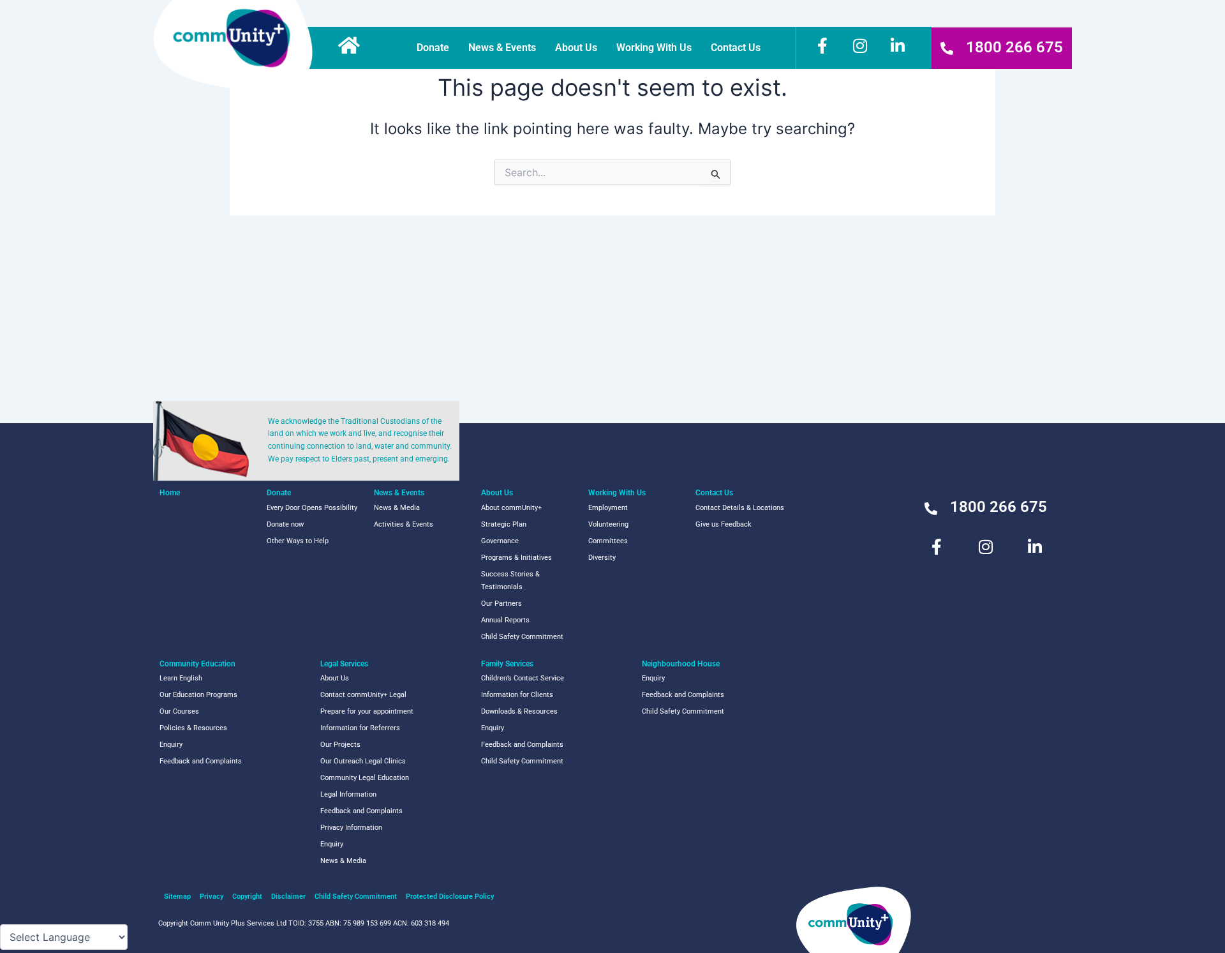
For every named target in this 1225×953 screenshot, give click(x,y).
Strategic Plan (503, 524)
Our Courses (179, 711)
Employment (608, 508)
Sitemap (177, 896)
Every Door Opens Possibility (312, 508)
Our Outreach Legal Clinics (363, 761)
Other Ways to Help (298, 541)
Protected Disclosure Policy (450, 896)
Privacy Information (351, 827)
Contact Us (736, 47)
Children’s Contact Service (522, 678)
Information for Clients (517, 695)
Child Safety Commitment (522, 637)
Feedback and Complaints (201, 761)
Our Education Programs (198, 695)
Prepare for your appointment (366, 711)
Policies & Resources (193, 728)
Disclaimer (288, 896)
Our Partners (501, 603)
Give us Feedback (723, 524)
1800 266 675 (1014, 47)
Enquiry (171, 744)
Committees (608, 541)
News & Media (397, 508)
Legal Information (348, 794)
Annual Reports (505, 620)
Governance (500, 541)
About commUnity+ (511, 508)
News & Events (502, 47)
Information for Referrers (360, 728)
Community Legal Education (364, 778)
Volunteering (608, 524)
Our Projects (340, 744)
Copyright (247, 896)
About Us (576, 47)
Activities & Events (403, 524)
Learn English (181, 678)
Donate (433, 47)
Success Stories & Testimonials (510, 580)
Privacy (211, 896)
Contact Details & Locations (739, 508)
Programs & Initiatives (516, 557)
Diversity (602, 557)
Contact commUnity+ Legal (363, 695)
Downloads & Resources (519, 711)
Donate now (285, 524)
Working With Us (654, 47)
